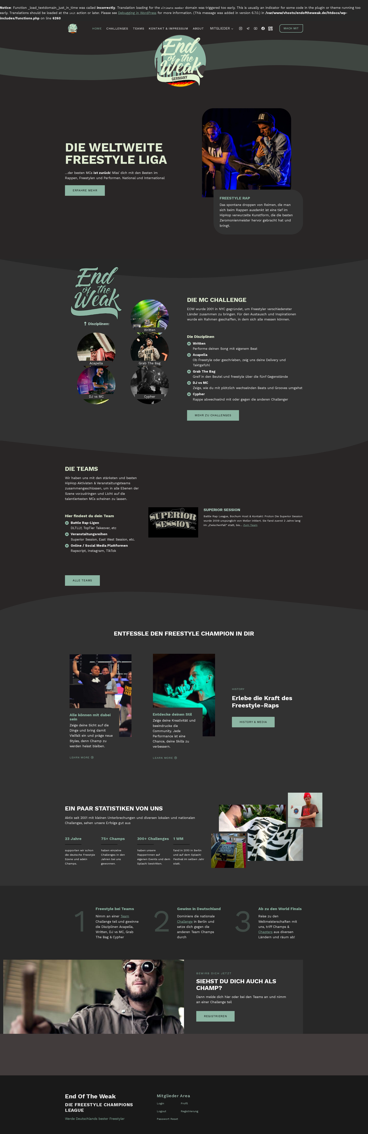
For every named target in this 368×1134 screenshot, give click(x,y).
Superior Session (222, 509)
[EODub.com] (270, 28)
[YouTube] (255, 28)
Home (97, 28)
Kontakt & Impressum (168, 28)
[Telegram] (248, 28)
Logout (161, 1111)
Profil (184, 1103)
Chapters (265, 932)
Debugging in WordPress (137, 13)
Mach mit (291, 28)
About (198, 28)
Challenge (185, 921)
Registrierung (189, 1111)
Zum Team (250, 525)
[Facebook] (263, 28)
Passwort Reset (167, 1118)
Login (160, 1103)
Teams (138, 28)
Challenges (117, 28)
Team (125, 916)
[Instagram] (240, 28)
